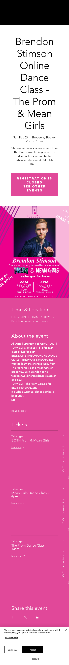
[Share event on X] (27, 619)
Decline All (13, 649)
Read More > (19, 410)
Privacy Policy (11, 637)
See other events (34, 188)
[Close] (64, 630)
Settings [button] (35, 658)
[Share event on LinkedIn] (40, 619)
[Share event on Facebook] (15, 619)
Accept (33, 649)
